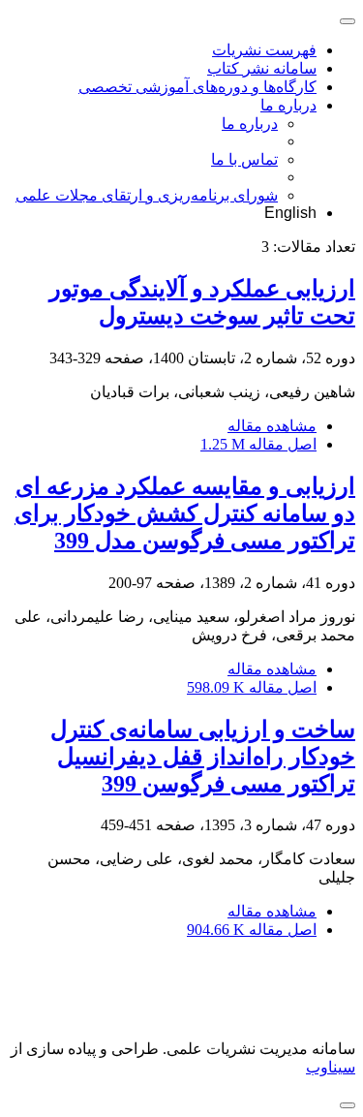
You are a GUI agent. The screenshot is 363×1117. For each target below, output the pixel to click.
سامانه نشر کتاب (262, 68)
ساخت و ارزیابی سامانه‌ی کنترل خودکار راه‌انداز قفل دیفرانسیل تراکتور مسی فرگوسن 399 (202, 756)
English (290, 212)
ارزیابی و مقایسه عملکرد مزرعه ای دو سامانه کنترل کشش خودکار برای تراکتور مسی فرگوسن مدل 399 (185, 513)
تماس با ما (244, 159)
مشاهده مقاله (272, 426)
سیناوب (330, 1067)
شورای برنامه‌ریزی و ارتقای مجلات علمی (146, 195)
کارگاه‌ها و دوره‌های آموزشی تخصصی (197, 86)
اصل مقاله (258, 444)
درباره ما (288, 105)
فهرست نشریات (264, 50)
